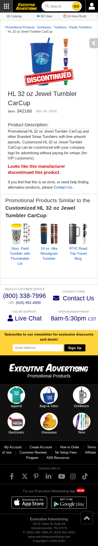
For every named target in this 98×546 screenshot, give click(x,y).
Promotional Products (20, 27)
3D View (46, 16)
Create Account (41, 447)
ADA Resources (58, 458)
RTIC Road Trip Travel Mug (78, 253)
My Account (13, 447)
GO (76, 6)
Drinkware (44, 27)
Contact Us (63, 187)
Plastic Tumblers (80, 27)
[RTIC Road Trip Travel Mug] (78, 234)
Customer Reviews (33, 452)
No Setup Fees (66, 452)
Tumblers (60, 27)
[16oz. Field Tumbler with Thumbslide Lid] (20, 234)
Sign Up (75, 348)
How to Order (69, 447)
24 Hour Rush (76, 16)
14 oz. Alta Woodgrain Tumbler (49, 253)
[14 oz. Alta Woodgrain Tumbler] (49, 234)
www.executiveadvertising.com (49, 536)
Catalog (16, 16)
